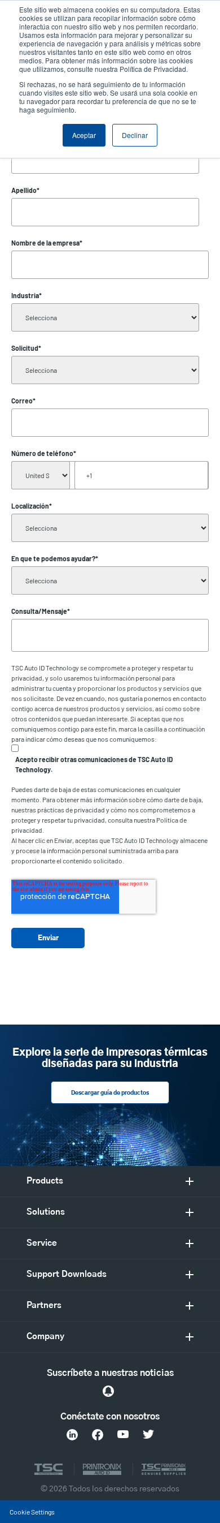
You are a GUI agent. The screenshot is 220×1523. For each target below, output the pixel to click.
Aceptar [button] (84, 135)
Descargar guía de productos (110, 1093)
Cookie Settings (32, 1512)
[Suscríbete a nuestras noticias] (108, 1391)
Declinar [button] (135, 135)
